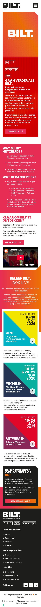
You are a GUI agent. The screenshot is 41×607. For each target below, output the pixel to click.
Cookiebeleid (21, 603)
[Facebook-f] (31, 585)
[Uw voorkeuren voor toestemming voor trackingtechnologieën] (4, 605)
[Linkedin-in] (26, 585)
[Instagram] (36, 585)
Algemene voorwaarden (27, 601)
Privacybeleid (7, 601)
